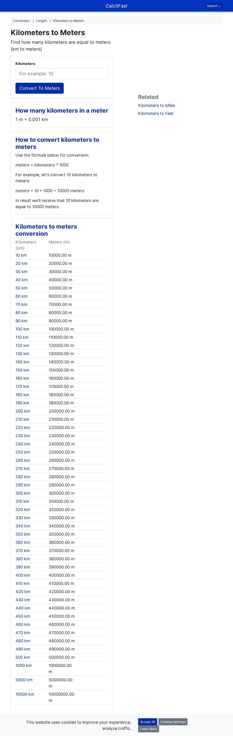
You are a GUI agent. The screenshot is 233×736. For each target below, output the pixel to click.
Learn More (148, 729)
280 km (22, 476)
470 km (22, 632)
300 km (22, 493)
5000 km (24, 679)
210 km (22, 419)
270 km (22, 468)
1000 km (23, 665)
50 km (21, 288)
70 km (21, 304)
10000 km (24, 694)
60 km (21, 296)
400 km (22, 575)
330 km (22, 517)
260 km (22, 460)
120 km (22, 345)
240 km (22, 444)
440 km (22, 608)
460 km (22, 624)
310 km (22, 501)
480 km (22, 640)
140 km (22, 361)
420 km (22, 591)
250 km (22, 452)
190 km (22, 402)
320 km (22, 509)
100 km (22, 329)
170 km (22, 386)
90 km (21, 320)
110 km (22, 337)
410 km (22, 583)
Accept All (147, 722)
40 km (21, 279)
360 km (22, 542)
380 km (22, 558)
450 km (22, 616)
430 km (22, 599)
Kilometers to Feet (156, 113)
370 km (22, 550)
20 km (21, 263)
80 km (21, 312)
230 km (22, 435)
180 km (22, 394)
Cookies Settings (172, 722)
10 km (21, 255)
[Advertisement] (180, 60)
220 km (22, 427)
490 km (22, 649)
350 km (22, 534)
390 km (22, 567)
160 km (22, 378)
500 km (22, 657)
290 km (22, 485)
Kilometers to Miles (156, 105)
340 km (22, 526)
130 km (22, 353)
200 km (22, 411)
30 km (21, 271)
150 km (22, 370)
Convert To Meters (39, 88)
